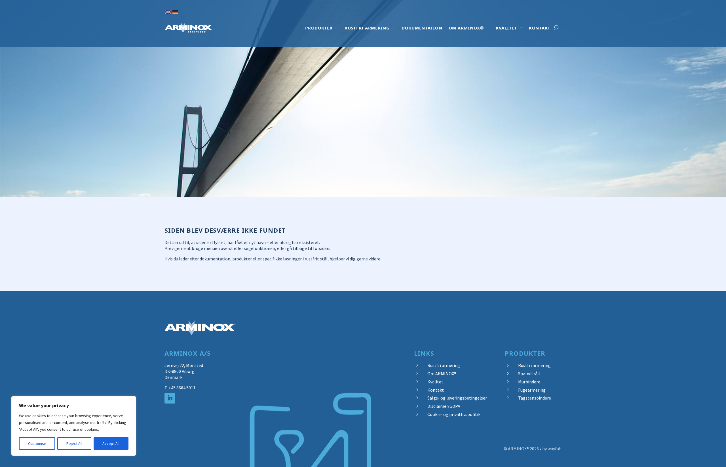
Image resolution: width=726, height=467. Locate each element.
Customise (37, 443)
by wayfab (552, 448)
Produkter (319, 28)
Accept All (110, 443)
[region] (73, 426)
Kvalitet (506, 28)
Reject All (74, 443)
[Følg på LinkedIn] (169, 398)
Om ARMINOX (466, 28)
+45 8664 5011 (181, 387)
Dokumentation (422, 28)
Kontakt (539, 28)
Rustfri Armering (367, 28)
